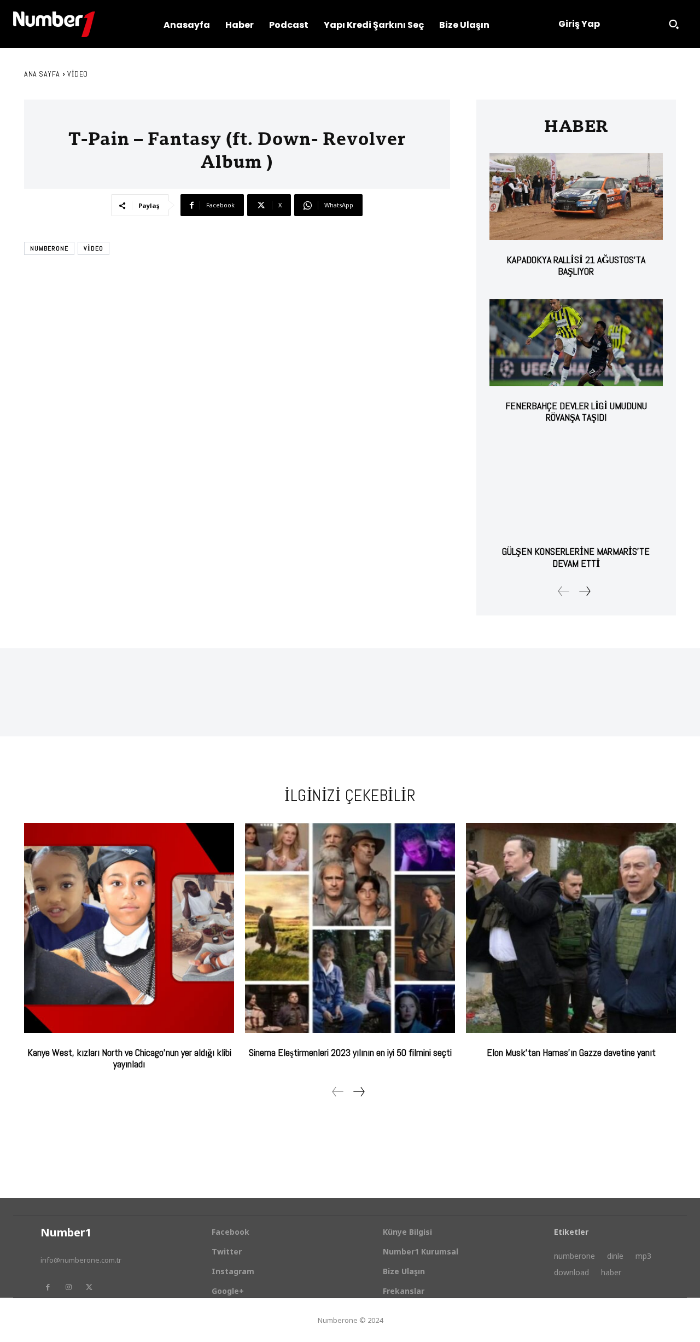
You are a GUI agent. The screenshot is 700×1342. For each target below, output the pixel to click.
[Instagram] (68, 1287)
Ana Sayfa (42, 74)
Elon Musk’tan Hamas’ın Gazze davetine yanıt (571, 1052)
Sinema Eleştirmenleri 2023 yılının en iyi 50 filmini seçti (350, 1052)
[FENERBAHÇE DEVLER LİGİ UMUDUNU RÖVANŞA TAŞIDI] (576, 342)
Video (77, 74)
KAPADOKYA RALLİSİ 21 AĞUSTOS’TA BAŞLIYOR (575, 265)
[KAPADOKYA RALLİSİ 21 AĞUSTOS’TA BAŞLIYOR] (576, 196)
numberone (49, 248)
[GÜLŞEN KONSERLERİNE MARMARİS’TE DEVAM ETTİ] (576, 488)
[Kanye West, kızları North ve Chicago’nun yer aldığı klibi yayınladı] (129, 928)
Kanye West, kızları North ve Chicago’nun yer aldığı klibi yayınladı (129, 1058)
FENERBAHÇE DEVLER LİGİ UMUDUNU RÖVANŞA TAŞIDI (576, 411)
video (93, 248)
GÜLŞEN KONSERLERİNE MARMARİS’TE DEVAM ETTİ (576, 557)
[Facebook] (47, 1287)
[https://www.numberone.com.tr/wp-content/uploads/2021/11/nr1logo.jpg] (54, 24)
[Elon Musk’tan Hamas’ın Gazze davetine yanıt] (571, 928)
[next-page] (584, 591)
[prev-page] (564, 591)
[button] (674, 24)
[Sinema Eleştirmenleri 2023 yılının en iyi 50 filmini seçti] (350, 928)
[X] (89, 1287)
